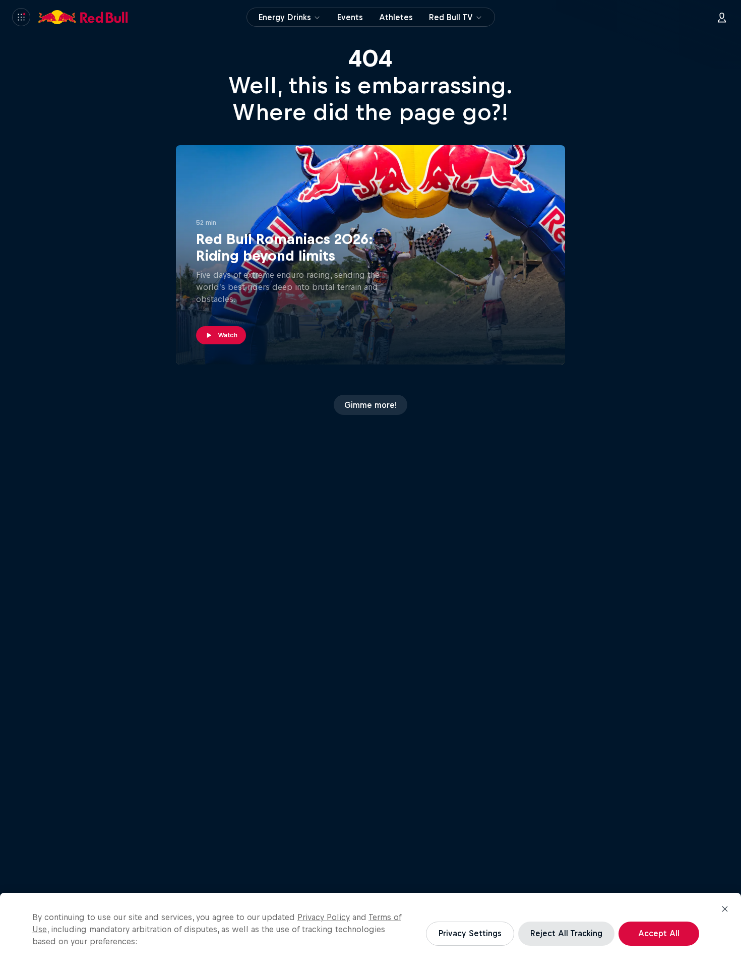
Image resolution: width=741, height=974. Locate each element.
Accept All (659, 933)
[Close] (725, 909)
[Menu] (21, 17)
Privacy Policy (323, 917)
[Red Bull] (83, 17)
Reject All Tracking (566, 933)
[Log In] (722, 17)
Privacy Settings (470, 933)
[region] (370, 933)
